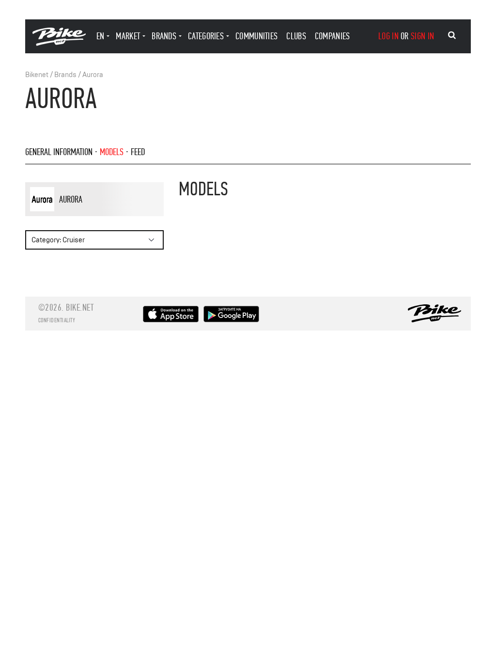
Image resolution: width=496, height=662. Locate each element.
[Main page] (59, 43)
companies (332, 36)
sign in (422, 36)
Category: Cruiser (58, 240)
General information (59, 152)
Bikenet (36, 75)
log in (388, 36)
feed (138, 152)
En (100, 36)
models (112, 152)
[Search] (452, 35)
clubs (296, 36)
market (128, 36)
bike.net (79, 307)
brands (164, 36)
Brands (65, 75)
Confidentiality (57, 320)
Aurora (92, 75)
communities (256, 36)
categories (206, 36)
